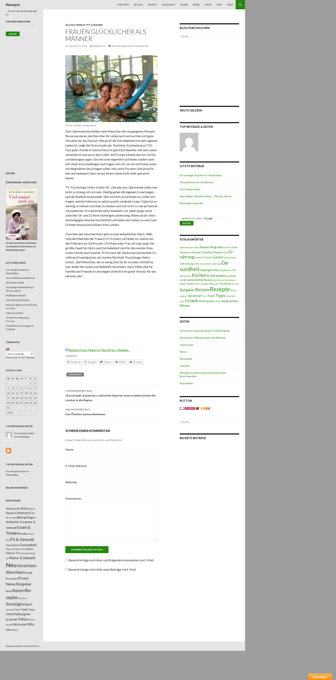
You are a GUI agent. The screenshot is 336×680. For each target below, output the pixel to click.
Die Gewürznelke (190, 189)
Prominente (225, 283)
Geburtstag (229, 257)
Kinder (187, 276)
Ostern (190, 283)
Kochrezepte (216, 276)
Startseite (123, 4)
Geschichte (12, 545)
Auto (196, 247)
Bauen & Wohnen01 (19, 513)
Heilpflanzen (225, 270)
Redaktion (99, 46)
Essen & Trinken (203, 257)
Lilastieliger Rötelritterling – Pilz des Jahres (206, 196)
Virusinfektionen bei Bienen (197, 182)
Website (71, 482)
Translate (29, 357)
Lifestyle (24, 553)
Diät (226, 252)
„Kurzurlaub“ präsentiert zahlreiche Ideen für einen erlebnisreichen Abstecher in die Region (110, 395)
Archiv (16, 508)
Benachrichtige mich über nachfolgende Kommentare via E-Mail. (111, 560)
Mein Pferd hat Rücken (17, 300)
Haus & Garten (13, 549)
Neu (11, 565)
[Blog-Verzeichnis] (187, 408)
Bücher (226, 247)
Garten (217, 257)
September (186, 383)
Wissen (185, 305)
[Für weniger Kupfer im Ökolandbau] (189, 142)
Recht (9, 591)
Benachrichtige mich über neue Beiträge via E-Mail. (102, 569)
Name (69, 449)
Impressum (186, 344)
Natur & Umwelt (22, 558)
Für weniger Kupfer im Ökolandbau (201, 175)
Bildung (21, 517)
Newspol (13, 5)
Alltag (70, 24)
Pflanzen (213, 283)
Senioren (22, 598)
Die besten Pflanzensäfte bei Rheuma (203, 337)
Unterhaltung (15, 614)
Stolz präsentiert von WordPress (23, 646)
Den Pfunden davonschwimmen (85, 412)
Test (204, 296)
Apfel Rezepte (187, 247)
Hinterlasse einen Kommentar (130, 46)
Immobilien (27, 549)
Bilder (184, 4)
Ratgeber (187, 290)
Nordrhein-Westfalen (224, 280)
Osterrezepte (201, 284)
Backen (204, 247)
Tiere (210, 295)
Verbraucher (206, 301)
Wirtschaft (20, 624)
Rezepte (152, 4)
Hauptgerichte (209, 270)
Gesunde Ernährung (210, 263)
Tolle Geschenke (14, 312)
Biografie (216, 247)
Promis (235, 284)
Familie (80, 24)
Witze (208, 4)
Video (230, 4)
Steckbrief (194, 295)
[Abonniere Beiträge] (8, 450)
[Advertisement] (111, 310)
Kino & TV (13, 553)
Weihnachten (229, 301)
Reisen (196, 4)
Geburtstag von (189, 263)
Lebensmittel (195, 280)
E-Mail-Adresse (76, 466)
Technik (10, 609)
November (186, 358)
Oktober (185, 365)
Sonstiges (15, 603)
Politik (28, 572)
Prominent (12, 578)
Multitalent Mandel (191, 203)
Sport (28, 604)
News (183, 351)
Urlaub (191, 300)
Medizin (208, 280)
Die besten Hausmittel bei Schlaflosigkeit (205, 330)
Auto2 (31, 508)
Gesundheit (168, 4)
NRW (219, 4)
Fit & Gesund (94, 24)
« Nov (10, 412)
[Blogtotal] (203, 408)
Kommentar (73, 498)
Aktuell (138, 4)
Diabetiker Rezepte (212, 252)
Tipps (220, 295)
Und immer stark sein (21, 182)
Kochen (199, 275)
